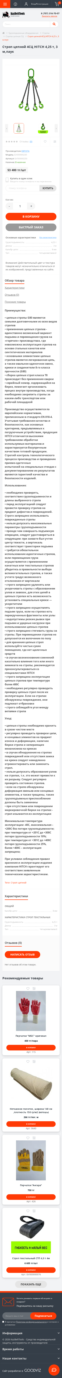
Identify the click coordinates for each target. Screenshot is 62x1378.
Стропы (45, 33)
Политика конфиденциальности (31, 1321)
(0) (31, 141)
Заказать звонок (49, 16)
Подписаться (43, 1316)
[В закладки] (27, 988)
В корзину (31, 216)
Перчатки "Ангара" (31, 1185)
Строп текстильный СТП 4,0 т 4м (31, 1258)
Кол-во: (10, 199)
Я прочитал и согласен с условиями (32, 1323)
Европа (25, 151)
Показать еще (31, 1284)
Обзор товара (14, 280)
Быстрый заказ (31, 227)
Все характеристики (47, 237)
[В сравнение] (34, 988)
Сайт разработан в (13, 1370)
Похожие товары (15, 302)
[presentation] (6, 128)
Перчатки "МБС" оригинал (31, 1035)
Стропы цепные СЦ (15, 36)
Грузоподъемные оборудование (23, 33)
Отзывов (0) (12, 295)
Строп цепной (18, 882)
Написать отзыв (22, 954)
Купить (48, 188)
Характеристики (14, 288)
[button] (36, 4)
